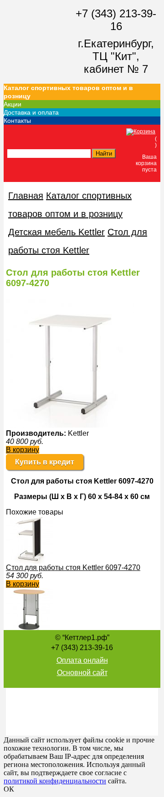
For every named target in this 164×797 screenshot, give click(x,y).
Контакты (17, 120)
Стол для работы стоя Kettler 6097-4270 (73, 567)
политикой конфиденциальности (55, 781)
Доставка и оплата (31, 112)
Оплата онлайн (82, 660)
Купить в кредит (44, 462)
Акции (12, 104)
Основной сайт (82, 672)
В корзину (22, 450)
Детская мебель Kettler (56, 232)
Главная (25, 196)
